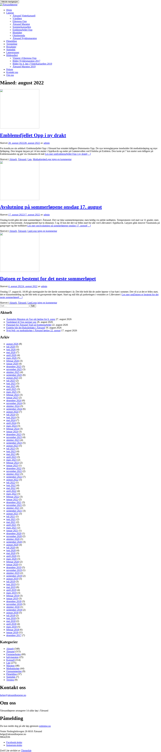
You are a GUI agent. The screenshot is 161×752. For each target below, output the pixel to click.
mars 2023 (11, 460)
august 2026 (12, 344)
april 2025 (11, 389)
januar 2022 (12, 499)
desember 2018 (13, 601)
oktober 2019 (12, 573)
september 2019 (14, 576)
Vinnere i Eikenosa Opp (24, 58)
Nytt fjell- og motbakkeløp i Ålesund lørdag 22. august (33, 330)
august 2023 (12, 445)
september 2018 (14, 609)
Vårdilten (17, 18)
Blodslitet (17, 32)
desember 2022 (13, 468)
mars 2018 (11, 626)
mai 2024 (11, 420)
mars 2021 (11, 527)
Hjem (9, 10)
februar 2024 (12, 428)
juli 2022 (10, 482)
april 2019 (11, 590)
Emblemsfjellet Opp (22, 29)
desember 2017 (13, 635)
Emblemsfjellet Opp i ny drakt (33, 135)
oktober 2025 (12, 372)
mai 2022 (11, 488)
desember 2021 (13, 502)
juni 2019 (11, 584)
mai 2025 (11, 386)
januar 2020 (12, 564)
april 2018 (11, 624)
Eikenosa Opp (20, 21)
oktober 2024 (12, 406)
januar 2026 (12, 363)
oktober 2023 (12, 440)
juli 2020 (10, 547)
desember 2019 (13, 567)
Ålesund (22, 159)
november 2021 (14, 505)
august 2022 (12, 479)
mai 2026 (11, 352)
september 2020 (14, 542)
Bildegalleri (12, 55)
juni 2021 (11, 519)
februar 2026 (12, 360)
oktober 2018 (12, 607)
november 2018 (14, 604)
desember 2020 (13, 533)
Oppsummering (14, 671)
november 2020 (14, 536)
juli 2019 (10, 581)
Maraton (10, 665)
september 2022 (14, 477)
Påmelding (11, 41)
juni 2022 (11, 485)
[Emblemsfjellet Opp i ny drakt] (19, 127)
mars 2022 (11, 493)
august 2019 (12, 578)
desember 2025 (13, 366)
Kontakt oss (12, 72)
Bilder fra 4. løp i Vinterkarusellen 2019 (32, 63)
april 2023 (11, 457)
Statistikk (10, 49)
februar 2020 (12, 561)
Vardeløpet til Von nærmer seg (21, 322)
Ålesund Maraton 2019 (24, 66)
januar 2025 (12, 397)
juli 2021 (10, 516)
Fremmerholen (13, 654)
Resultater (11, 46)
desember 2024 (13, 400)
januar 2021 (12, 530)
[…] (68, 154)
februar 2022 (12, 496)
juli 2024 (10, 414)
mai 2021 (11, 522)
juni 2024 (11, 417)
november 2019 (14, 570)
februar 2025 (12, 394)
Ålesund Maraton (21, 24)
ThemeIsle (26, 750)
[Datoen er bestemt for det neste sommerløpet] (19, 271)
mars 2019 (11, 593)
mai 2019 (11, 587)
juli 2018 (10, 615)
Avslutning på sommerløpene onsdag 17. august (51, 207)
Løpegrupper (12, 52)
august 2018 (12, 612)
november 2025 (14, 369)
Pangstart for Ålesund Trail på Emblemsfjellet (28, 324)
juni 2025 (11, 383)
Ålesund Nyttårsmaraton (25, 38)
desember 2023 (13, 434)
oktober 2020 (12, 539)
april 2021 (11, 525)
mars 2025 (11, 392)
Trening (10, 679)
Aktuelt (13, 159)
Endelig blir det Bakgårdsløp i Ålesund (25, 327)
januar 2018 (12, 632)
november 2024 (14, 403)
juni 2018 (11, 618)
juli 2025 (10, 380)
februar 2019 (12, 595)
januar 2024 (12, 431)
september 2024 (14, 409)
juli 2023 (10, 448)
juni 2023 (11, 451)
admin (47, 143)
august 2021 (12, 513)
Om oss (10, 75)
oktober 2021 (12, 508)
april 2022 (11, 491)
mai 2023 (11, 454)
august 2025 (12, 377)
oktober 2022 (12, 474)
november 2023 (14, 437)
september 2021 (14, 510)
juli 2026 (10, 346)
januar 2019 (12, 598)
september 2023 (14, 443)
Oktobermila (19, 35)
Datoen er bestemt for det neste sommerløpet (48, 278)
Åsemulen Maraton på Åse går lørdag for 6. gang (30, 319)
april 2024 (11, 423)
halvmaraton (12, 657)
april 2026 (11, 355)
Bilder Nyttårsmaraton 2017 (26, 61)
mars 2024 (11, 426)
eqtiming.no (45, 726)
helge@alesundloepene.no (13, 695)
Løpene (10, 12)
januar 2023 (12, 465)
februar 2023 (12, 462)
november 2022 (14, 471)
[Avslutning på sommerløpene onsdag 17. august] (19, 199)
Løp (30, 159)
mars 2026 (11, 358)
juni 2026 (11, 349)
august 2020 (12, 544)
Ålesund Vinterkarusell (24, 15)
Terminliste (11, 44)
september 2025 (14, 375)
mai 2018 (11, 621)
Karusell (10, 660)
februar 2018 (12, 629)
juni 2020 (11, 550)
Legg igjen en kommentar (59, 159)
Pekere (9, 69)
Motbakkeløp (39, 159)
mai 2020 (11, 553)
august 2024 (12, 411)
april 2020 (11, 556)
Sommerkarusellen (22, 27)
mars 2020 (11, 559)
